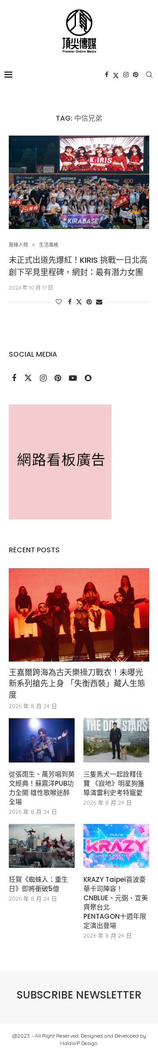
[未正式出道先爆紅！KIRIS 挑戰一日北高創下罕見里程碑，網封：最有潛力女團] (79, 182)
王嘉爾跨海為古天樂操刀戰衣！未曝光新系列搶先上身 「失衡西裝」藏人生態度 (77, 683)
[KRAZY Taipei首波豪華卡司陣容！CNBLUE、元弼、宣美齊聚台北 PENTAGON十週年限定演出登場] (116, 846)
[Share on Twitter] (79, 302)
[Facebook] (106, 74)
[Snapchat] (88, 379)
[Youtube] (74, 379)
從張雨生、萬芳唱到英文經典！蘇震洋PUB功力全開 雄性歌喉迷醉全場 (42, 788)
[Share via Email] (99, 302)
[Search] (149, 74)
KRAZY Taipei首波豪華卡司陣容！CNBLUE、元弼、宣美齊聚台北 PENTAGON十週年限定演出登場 (115, 902)
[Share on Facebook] (70, 302)
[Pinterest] (135, 74)
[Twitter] (116, 74)
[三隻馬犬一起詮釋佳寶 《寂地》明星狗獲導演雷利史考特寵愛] (116, 740)
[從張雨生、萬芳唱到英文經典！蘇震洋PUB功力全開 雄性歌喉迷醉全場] (42, 740)
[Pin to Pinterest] (89, 302)
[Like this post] (59, 302)
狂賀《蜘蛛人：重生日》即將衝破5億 (38, 884)
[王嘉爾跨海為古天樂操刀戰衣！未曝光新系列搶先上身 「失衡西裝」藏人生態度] (79, 615)
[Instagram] (126, 74)
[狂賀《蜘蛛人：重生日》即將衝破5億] (42, 846)
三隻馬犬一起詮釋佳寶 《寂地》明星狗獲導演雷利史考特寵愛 (113, 783)
